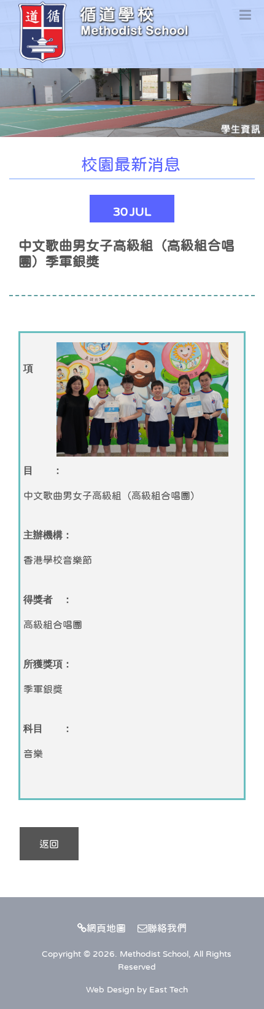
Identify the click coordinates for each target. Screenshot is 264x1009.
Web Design (110, 989)
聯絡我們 (167, 928)
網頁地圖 (106, 928)
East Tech (168, 989)
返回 (49, 844)
